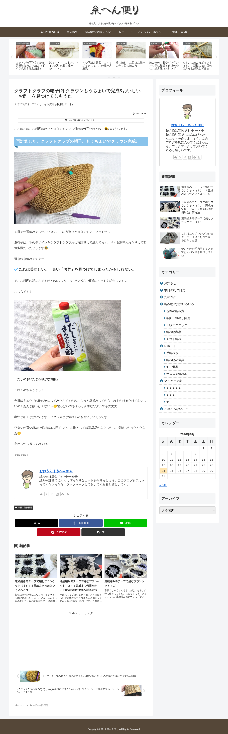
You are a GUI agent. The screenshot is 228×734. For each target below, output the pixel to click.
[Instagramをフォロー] (57, 494)
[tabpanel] (30, 56)
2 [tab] (114, 77)
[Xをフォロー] (46, 494)
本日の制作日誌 (25, 507)
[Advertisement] (81, 639)
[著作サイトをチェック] (41, 494)
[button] (103, 532)
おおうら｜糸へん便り (56, 471)
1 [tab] (109, 77)
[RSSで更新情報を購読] (68, 494)
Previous (11, 57)
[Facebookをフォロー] (52, 494)
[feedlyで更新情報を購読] (62, 494)
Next (216, 57)
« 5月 (163, 485)
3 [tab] (119, 77)
